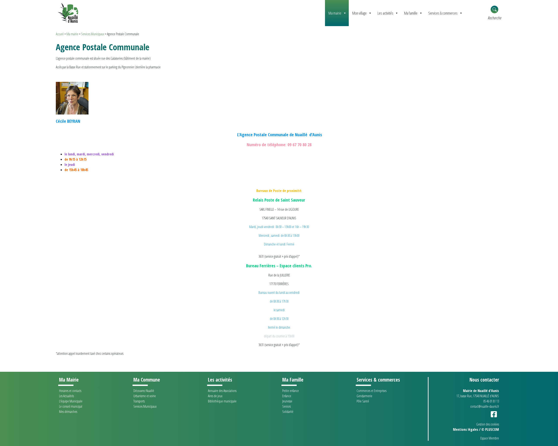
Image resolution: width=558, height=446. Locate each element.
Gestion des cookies (487, 424)
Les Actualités (66, 396)
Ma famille (410, 13)
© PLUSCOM (490, 429)
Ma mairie (334, 13)
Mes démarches (68, 411)
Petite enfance (290, 390)
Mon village (359, 13)
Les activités (385, 13)
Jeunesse (287, 401)
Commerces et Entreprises (371, 390)
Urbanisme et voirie (144, 396)
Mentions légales (465, 429)
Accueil (60, 34)
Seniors (286, 406)
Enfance (286, 396)
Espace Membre (489, 438)
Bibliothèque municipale (222, 401)
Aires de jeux (215, 396)
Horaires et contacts (70, 390)
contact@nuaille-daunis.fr (484, 406)
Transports (139, 401)
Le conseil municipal (70, 406)
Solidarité (287, 411)
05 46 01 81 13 (491, 401)
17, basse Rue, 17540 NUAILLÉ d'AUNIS (477, 396)
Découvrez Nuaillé (143, 390)
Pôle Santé (363, 401)
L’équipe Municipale (70, 401)
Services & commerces (443, 13)
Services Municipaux (92, 34)
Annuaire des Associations (222, 390)
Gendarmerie (364, 396)
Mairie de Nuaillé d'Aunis (481, 390)
